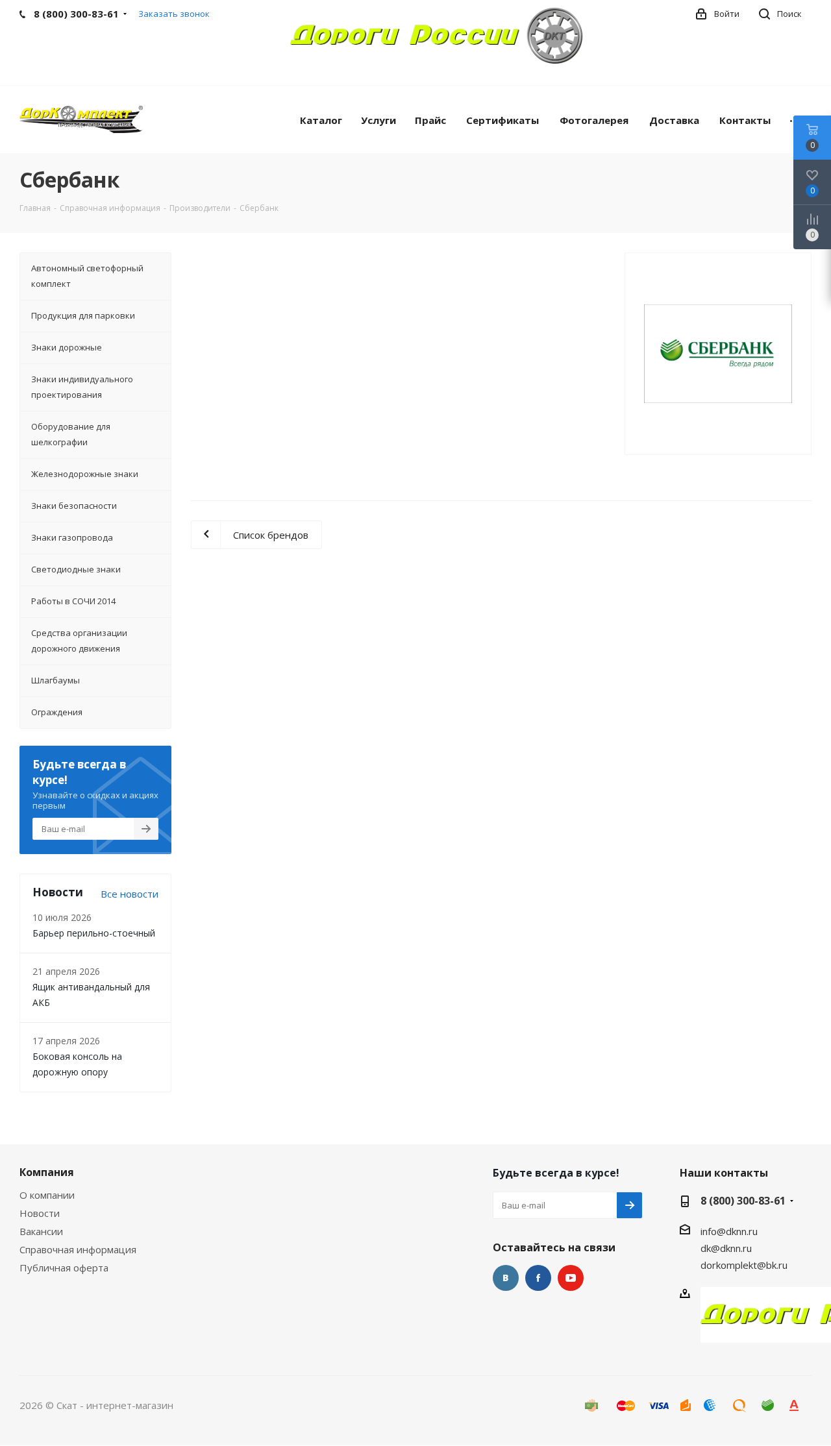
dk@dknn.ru (726, 1248)
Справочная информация (77, 1249)
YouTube (571, 1278)
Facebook (538, 1278)
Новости (39, 1213)
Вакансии (41, 1231)
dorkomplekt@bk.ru (744, 1264)
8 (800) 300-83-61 (743, 1201)
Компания (46, 1172)
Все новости (129, 893)
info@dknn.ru (729, 1231)
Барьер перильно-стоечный (93, 933)
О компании (47, 1194)
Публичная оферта (63, 1267)
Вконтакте (506, 1278)
